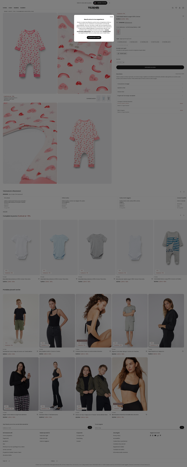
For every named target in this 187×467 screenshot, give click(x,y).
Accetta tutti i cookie (94, 37)
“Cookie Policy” (106, 31)
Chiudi (111, 16)
